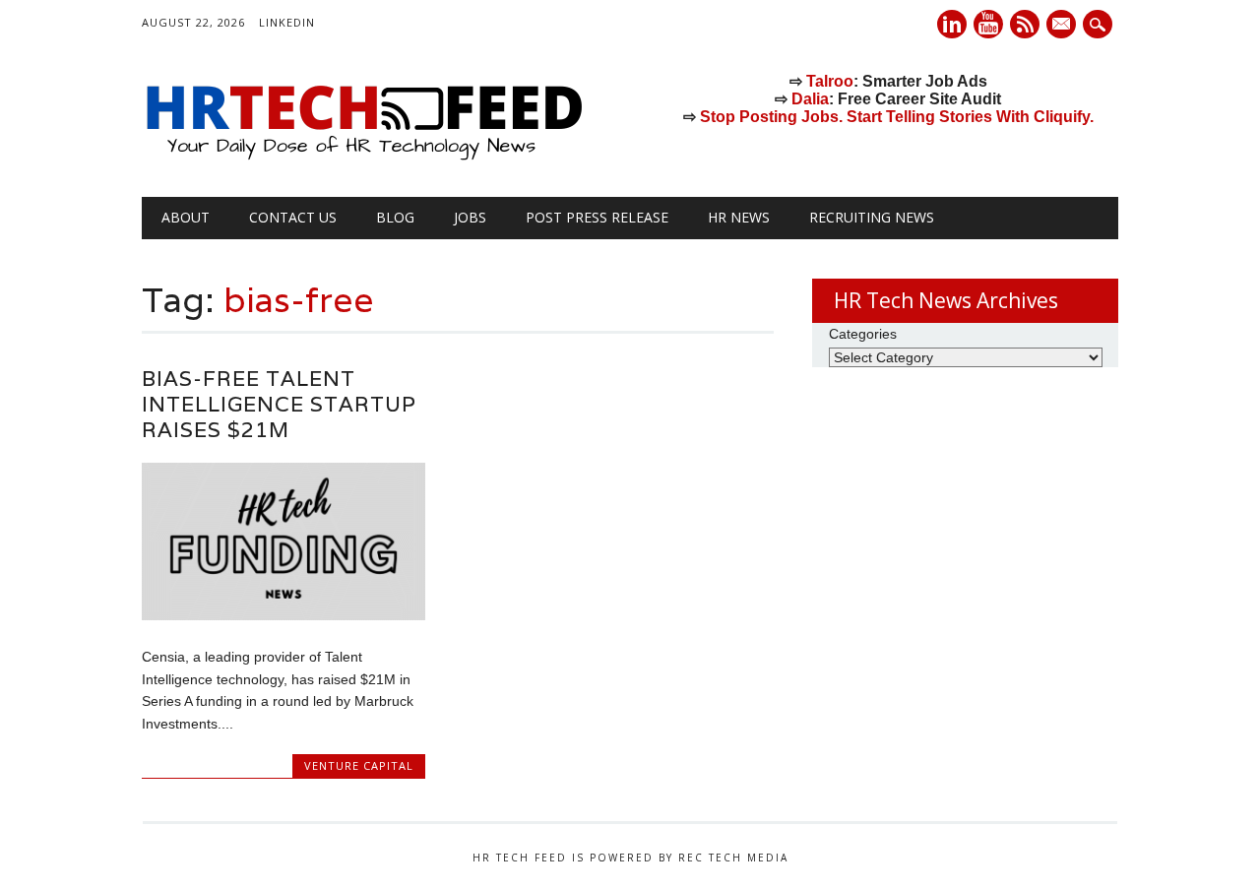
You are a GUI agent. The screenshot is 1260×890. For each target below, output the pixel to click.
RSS (1025, 24)
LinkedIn (287, 22)
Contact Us (293, 217)
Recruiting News (871, 217)
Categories (863, 334)
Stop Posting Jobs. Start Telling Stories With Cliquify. (897, 116)
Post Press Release (597, 217)
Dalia (810, 99)
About (185, 217)
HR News (739, 217)
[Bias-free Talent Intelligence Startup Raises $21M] (283, 615)
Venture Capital (358, 765)
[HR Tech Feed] (363, 156)
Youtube (988, 24)
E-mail (1063, 25)
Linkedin (952, 24)
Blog (395, 217)
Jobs (470, 217)
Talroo (829, 81)
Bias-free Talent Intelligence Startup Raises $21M (279, 404)
